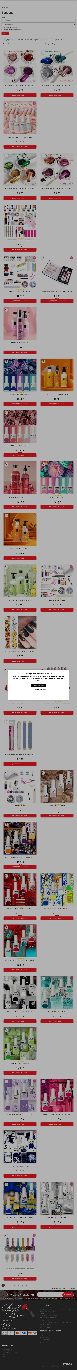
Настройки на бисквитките (38, 689)
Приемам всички (38, 685)
